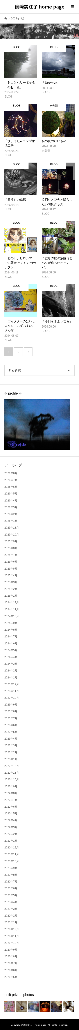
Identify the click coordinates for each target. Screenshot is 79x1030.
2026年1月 (10, 520)
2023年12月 (11, 684)
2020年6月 (10, 970)
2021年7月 (10, 881)
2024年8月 (10, 629)
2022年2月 (10, 834)
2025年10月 (11, 534)
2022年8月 (10, 793)
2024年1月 (10, 677)
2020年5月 (10, 976)
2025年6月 (10, 561)
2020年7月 (10, 963)
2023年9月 (10, 704)
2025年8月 (10, 548)
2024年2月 (10, 670)
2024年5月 (10, 650)
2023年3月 (10, 745)
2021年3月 (10, 908)
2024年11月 (11, 609)
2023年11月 (11, 691)
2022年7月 (10, 800)
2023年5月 (10, 731)
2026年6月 (10, 486)
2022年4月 (10, 820)
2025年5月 (10, 568)
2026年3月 (10, 507)
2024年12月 (11, 602)
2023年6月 (10, 725)
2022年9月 (10, 786)
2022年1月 (10, 840)
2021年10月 (11, 861)
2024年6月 (10, 643)
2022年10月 (11, 779)
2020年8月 (10, 956)
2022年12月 (11, 765)
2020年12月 (11, 929)
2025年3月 (10, 582)
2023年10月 (11, 697)
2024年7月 (10, 636)
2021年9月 (10, 868)
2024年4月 (10, 657)
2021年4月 (10, 902)
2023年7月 (10, 718)
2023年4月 (10, 738)
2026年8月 (10, 473)
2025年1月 (10, 595)
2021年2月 (10, 915)
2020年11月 (11, 936)
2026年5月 (10, 493)
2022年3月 (10, 827)
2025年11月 (11, 527)
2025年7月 (10, 554)
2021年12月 (11, 847)
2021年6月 (10, 888)
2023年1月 (10, 759)
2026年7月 (10, 480)
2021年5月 (10, 895)
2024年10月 (11, 616)
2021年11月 (11, 854)
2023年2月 (10, 752)
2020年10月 (11, 942)
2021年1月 (10, 922)
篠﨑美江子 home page (40, 6)
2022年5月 (10, 813)
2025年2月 (10, 589)
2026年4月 (10, 500)
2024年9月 (10, 623)
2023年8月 (10, 711)
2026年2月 (10, 514)
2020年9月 (10, 949)
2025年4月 (10, 575)
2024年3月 (10, 663)
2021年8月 (10, 874)
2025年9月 (10, 541)
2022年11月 (11, 772)
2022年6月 (10, 806)
